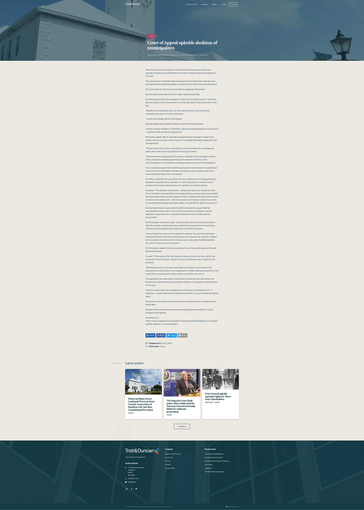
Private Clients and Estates (214, 472)
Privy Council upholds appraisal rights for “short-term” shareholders (218, 396)
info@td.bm (132, 482)
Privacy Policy (170, 468)
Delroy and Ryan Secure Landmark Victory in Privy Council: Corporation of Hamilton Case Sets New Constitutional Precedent (141, 404)
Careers (168, 461)
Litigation (208, 468)
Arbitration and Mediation (214, 454)
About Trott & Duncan (173, 454)
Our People (169, 457)
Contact (168, 465)
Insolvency (209, 465)
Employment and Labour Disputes (217, 461)
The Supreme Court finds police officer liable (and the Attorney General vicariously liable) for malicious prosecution (181, 406)
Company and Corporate (213, 457)
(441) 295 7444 (133, 479)
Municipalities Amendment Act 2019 (181, 84)
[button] (150, 335)
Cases (152, 36)
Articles (209, 402)
